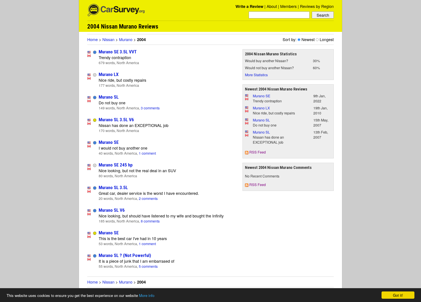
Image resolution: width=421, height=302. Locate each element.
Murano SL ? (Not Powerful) (125, 255)
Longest (327, 39)
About (272, 6)
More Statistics (256, 74)
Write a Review (249, 6)
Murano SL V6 (112, 210)
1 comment (147, 153)
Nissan (108, 39)
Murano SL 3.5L (113, 187)
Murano (125, 39)
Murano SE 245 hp (116, 165)
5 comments (148, 266)
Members (288, 6)
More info (146, 295)
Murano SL (109, 97)
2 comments (148, 198)
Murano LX (109, 74)
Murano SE (109, 142)
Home (92, 39)
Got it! (398, 295)
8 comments (150, 221)
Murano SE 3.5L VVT (118, 51)
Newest (308, 39)
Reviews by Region (317, 6)
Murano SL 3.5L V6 (116, 119)
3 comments (150, 107)
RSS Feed (257, 152)
